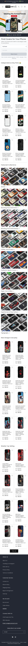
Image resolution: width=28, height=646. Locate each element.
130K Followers (6, 620)
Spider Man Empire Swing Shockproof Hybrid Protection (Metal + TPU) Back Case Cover (6, 408)
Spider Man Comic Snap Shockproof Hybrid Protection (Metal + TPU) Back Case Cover (6, 357)
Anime (3, 187)
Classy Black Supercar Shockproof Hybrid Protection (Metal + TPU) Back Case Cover (7, 465)
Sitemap (5, 593)
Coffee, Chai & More (7, 249)
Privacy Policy (6, 569)
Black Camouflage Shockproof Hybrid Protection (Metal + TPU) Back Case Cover (21, 155)
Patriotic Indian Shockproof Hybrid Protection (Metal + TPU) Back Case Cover (21, 130)
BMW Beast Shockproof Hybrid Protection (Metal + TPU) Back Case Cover (21, 516)
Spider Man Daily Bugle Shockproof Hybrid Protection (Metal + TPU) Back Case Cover (20, 357)
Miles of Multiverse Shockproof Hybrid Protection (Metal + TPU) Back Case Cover (7, 490)
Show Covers (14, 54)
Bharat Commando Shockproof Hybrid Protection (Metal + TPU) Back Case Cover (7, 155)
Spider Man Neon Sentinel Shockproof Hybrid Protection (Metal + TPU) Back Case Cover (6, 433)
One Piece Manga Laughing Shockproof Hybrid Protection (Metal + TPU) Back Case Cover (7, 516)
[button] (2, 6)
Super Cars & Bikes (7, 291)
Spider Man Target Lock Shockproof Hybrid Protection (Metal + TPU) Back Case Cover (20, 433)
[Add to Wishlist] (12, 67)
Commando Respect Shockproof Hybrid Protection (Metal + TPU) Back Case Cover (21, 82)
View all (14, 551)
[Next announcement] (25, 1)
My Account (6, 602)
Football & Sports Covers (8, 270)
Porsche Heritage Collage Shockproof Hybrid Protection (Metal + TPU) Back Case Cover (20, 491)
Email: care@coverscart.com (10, 623)
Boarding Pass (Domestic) (9, 207)
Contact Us (5, 581)
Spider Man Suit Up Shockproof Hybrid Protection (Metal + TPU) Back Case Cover (7, 382)
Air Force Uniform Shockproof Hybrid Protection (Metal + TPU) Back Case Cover (7, 106)
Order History (6, 605)
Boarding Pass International (9, 228)
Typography (4, 333)
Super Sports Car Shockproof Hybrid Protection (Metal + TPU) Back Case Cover (7, 541)
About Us (5, 560)
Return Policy (6, 584)
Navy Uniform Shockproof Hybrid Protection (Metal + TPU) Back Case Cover (7, 130)
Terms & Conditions (8, 573)
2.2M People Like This (8, 617)
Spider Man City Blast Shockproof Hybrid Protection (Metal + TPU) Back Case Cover (21, 407)
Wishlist (5, 608)
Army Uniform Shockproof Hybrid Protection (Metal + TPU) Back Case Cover (7, 82)
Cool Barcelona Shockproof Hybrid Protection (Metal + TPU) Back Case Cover (21, 541)
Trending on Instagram (8, 563)
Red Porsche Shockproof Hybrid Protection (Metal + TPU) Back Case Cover (21, 465)
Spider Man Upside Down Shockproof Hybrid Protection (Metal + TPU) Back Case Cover (20, 382)
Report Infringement (8, 590)
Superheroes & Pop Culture (9, 312)
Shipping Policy (6, 587)
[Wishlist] (21, 6)
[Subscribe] (23, 632)
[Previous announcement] (2, 1)
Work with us (6, 566)
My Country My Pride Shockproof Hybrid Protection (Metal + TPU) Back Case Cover (21, 106)
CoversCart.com (15, 642)
